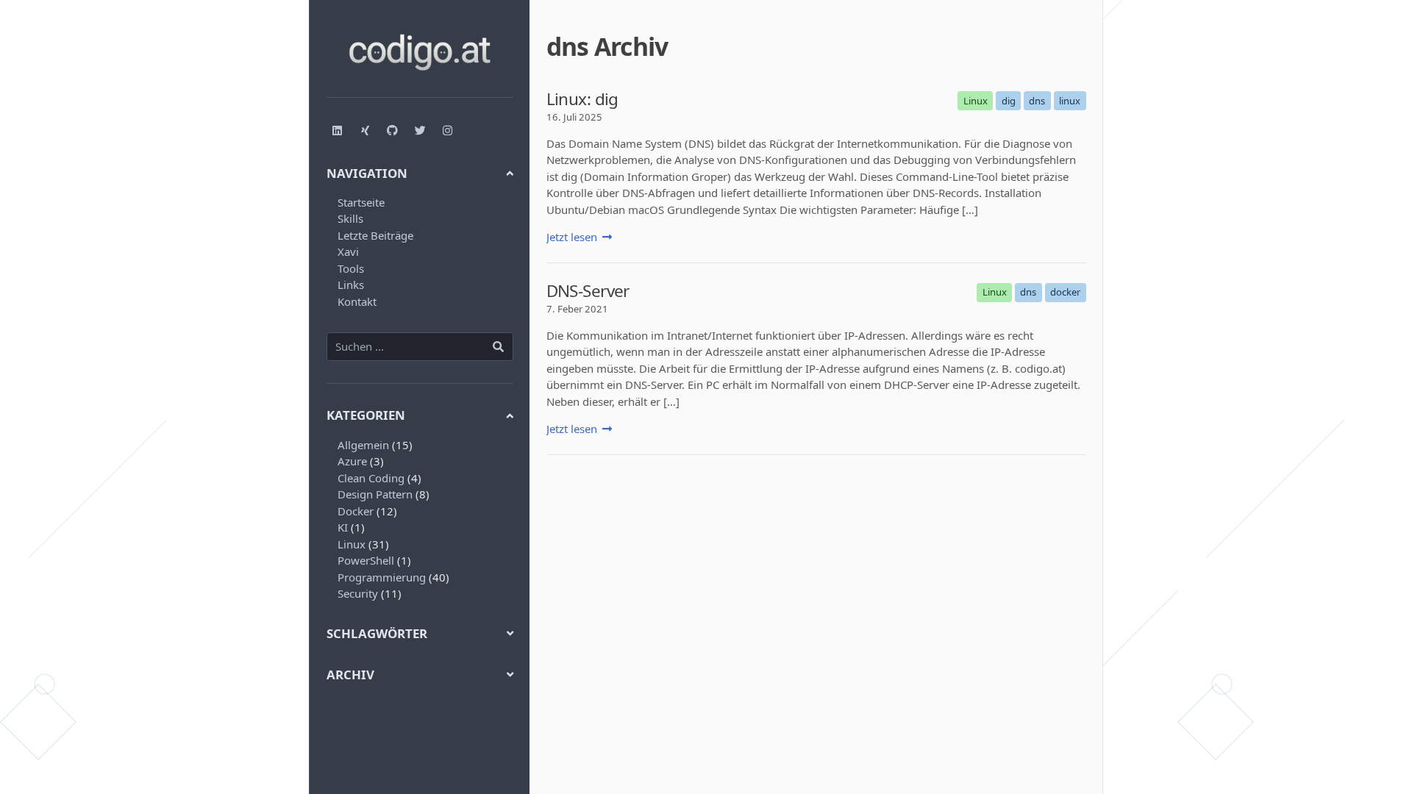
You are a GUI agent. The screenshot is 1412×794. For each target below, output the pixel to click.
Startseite (361, 202)
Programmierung (382, 577)
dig (1009, 100)
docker (1065, 291)
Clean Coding (371, 478)
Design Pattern (375, 494)
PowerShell (366, 560)
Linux (352, 544)
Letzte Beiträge (375, 235)
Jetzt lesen (571, 236)
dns (1037, 100)
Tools (351, 268)
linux (1069, 100)
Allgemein (363, 444)
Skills (350, 218)
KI (343, 527)
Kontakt (357, 301)
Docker (356, 511)
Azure (352, 461)
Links (351, 284)
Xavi (348, 251)
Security (358, 593)
